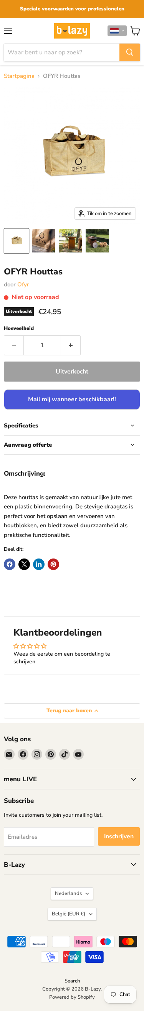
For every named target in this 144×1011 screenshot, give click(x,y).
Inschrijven (119, 836)
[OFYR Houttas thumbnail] (16, 241)
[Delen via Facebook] (9, 564)
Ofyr (23, 284)
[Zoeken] (129, 52)
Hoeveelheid (19, 328)
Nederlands (68, 893)
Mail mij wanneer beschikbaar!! (72, 399)
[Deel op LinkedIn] (39, 564)
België (68, 913)
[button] (117, 30)
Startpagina (19, 76)
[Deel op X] (24, 564)
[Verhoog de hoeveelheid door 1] (71, 345)
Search (72, 980)
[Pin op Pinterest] (53, 564)
